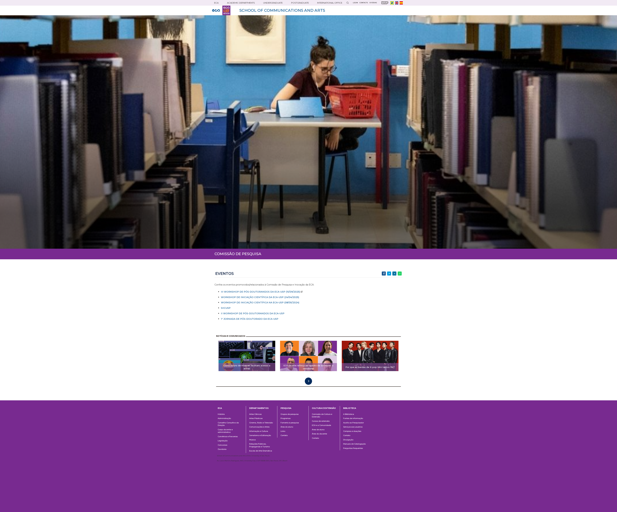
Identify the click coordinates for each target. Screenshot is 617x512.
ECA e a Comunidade (321, 425)
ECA (216, 2)
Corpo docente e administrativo (225, 430)
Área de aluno (318, 429)
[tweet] (389, 274)
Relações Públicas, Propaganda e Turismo (259, 445)
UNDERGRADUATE (273, 2)
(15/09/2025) (292, 291)
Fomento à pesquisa (290, 423)
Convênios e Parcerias (228, 436)
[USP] (384, 2)
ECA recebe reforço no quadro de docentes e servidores (308, 367)
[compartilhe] (384, 274)
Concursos (222, 445)
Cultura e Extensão (324, 408)
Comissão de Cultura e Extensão (322, 415)
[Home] (221, 10)
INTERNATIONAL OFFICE (329, 2)
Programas (286, 418)
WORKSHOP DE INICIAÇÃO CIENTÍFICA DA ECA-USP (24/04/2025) (260, 297)
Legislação (223, 441)
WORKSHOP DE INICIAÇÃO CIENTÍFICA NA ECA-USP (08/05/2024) (260, 302)
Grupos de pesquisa (290, 414)
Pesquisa (286, 408)
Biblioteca (349, 408)
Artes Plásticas (256, 418)
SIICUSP (226, 308)
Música (252, 440)
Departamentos (258, 408)
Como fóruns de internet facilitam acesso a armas (247, 367)
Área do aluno (287, 427)
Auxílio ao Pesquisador (353, 423)
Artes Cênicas (255, 414)
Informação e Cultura (258, 431)
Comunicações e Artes (259, 427)
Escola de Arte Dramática (260, 451)
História (221, 414)
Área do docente (319, 434)
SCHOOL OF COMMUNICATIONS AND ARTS (282, 10)
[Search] (347, 3)
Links (283, 431)
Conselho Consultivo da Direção (228, 424)
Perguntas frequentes (353, 448)
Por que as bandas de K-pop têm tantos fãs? (370, 367)
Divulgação (348, 440)
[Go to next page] (308, 381)
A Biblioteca (348, 414)
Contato (284, 435)
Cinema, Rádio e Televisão (261, 423)
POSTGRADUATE (300, 2)
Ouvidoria (222, 449)
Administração (224, 418)
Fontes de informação (353, 418)
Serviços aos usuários (352, 427)
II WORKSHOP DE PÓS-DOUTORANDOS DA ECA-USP (252, 313)
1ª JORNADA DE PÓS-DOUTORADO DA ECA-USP (249, 318)
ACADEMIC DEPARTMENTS (241, 2)
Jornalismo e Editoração (260, 435)
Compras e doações (352, 431)
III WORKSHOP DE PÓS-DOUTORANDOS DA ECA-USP (253, 291)
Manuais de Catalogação (354, 444)
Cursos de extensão (321, 421)
